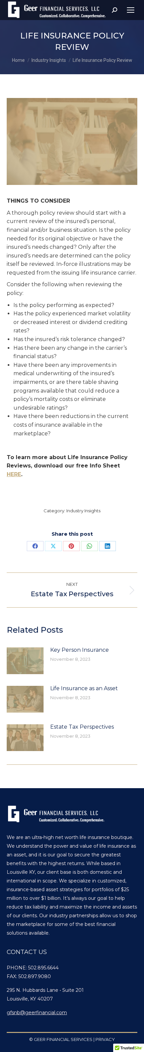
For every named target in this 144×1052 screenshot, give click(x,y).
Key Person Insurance (79, 650)
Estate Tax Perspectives (82, 727)
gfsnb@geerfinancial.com (37, 1013)
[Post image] (25, 660)
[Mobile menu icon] (130, 10)
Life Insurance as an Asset (84, 688)
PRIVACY (105, 1039)
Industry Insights (83, 510)
